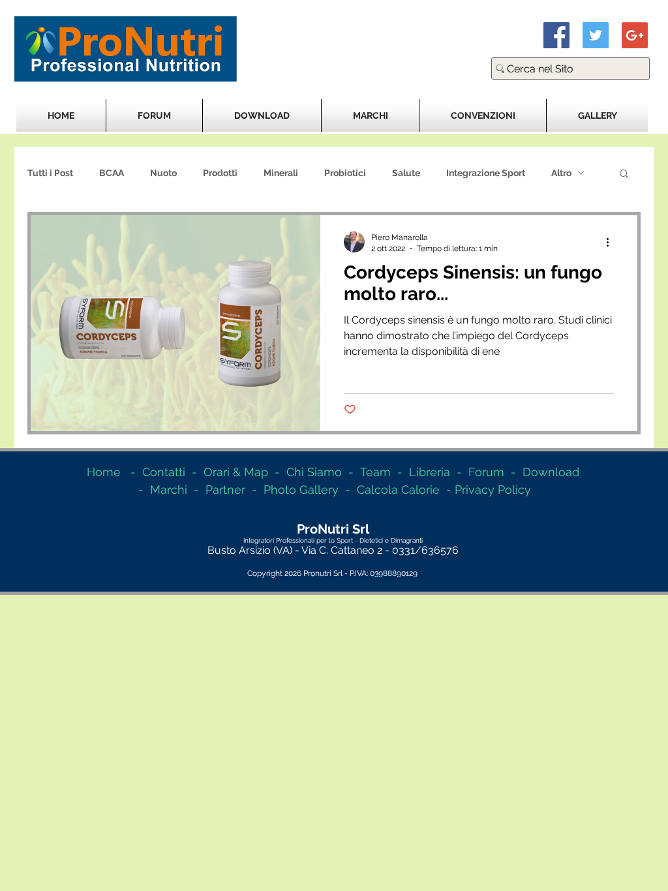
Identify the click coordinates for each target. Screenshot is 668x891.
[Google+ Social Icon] (635, 35)
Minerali (281, 173)
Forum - (495, 472)
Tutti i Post (50, 173)
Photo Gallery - (310, 489)
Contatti (163, 472)
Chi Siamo (314, 472)
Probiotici (345, 173)
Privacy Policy (493, 489)
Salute (406, 173)
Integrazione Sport (485, 173)
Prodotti (220, 173)
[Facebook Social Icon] (556, 35)
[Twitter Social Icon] (596, 35)
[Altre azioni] (612, 242)
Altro (561, 173)
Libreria (429, 472)
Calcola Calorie (398, 489)
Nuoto (163, 173)
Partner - (234, 489)
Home (104, 472)
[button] (624, 174)
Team (375, 472)
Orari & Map (236, 472)
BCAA (111, 173)
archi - (182, 489)
